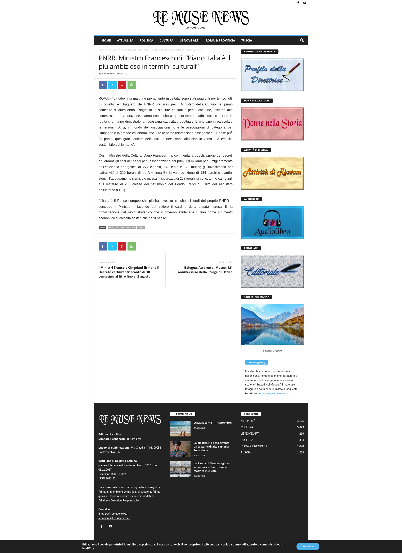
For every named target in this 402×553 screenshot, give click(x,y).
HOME (106, 40)
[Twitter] (112, 85)
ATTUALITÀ (125, 40)
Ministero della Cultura (122, 227)
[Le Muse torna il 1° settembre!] (180, 428)
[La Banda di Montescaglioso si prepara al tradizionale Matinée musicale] (180, 469)
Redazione (108, 73)
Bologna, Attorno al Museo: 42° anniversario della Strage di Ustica (205, 269)
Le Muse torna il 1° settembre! (213, 422)
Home (101, 49)
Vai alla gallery (256, 362)
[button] (301, 40)
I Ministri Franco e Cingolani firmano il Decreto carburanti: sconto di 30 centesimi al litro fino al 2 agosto (129, 271)
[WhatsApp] (132, 85)
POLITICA (146, 40)
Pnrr (141, 227)
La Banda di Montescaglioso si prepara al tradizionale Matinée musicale (212, 467)
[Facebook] (298, 3)
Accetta (308, 546)
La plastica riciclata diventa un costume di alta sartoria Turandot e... (211, 446)
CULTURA (166, 40)
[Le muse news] (201, 18)
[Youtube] (304, 3)
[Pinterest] (122, 85)
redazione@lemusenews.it (274, 393)
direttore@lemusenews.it (113, 513)
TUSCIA (246, 40)
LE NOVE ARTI (190, 40)
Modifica (88, 548)
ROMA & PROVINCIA (220, 40)
